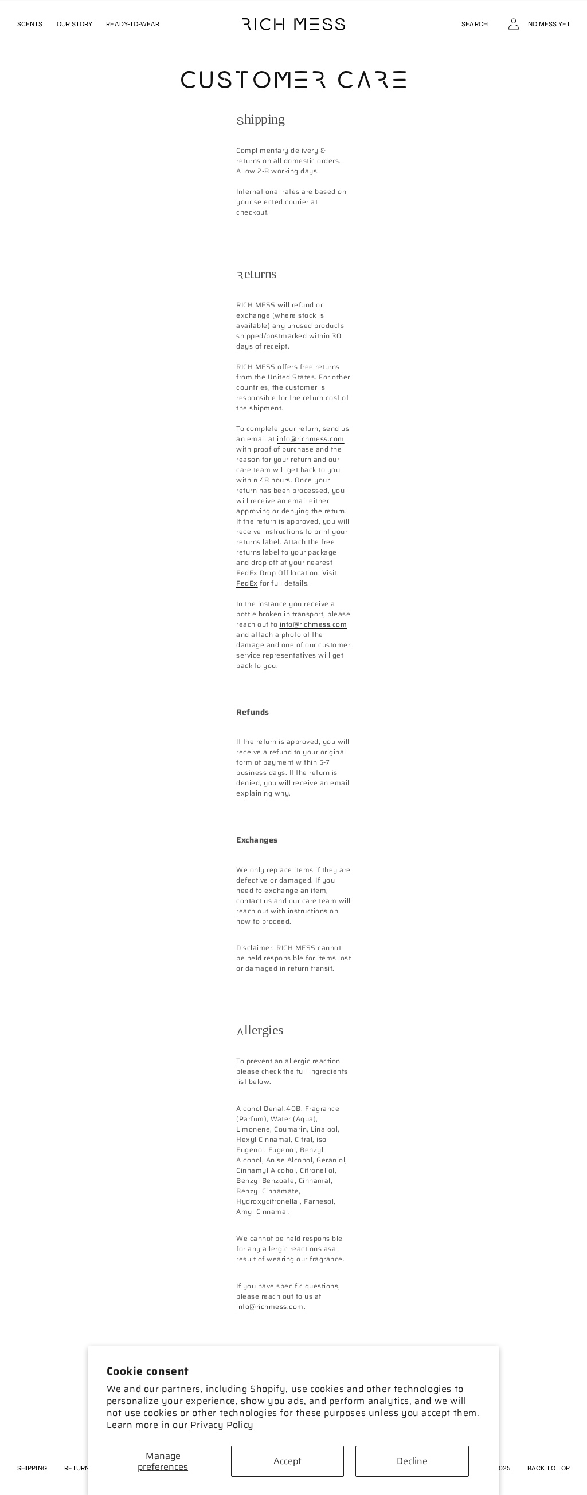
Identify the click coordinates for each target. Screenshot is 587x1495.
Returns (79, 1468)
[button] (474, 24)
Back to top (548, 1468)
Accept (287, 1461)
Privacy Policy (221, 1425)
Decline (412, 1461)
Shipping (32, 1468)
